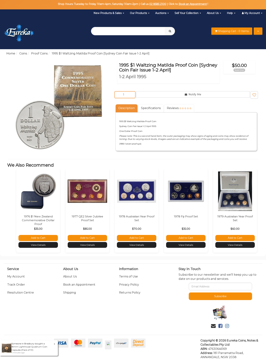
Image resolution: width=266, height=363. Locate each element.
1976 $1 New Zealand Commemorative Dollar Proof (38, 220)
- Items (233, 31)
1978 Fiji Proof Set (186, 216)
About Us (213, 13)
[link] (220, 326)
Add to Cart (38, 237)
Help (230, 13)
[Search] (170, 31)
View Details (38, 244)
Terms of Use (128, 276)
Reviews (173, 108)
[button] (254, 95)
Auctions (161, 13)
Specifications (151, 108)
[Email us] (213, 326)
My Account (16, 276)
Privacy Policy (129, 284)
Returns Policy (129, 292)
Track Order (16, 284)
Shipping (69, 292)
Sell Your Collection (187, 13)
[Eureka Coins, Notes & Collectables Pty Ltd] (19, 31)
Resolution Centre (20, 292)
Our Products (139, 13)
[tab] (126, 108)
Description (126, 108)
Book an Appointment (193, 4)
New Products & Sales (108, 13)
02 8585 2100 (157, 4)
